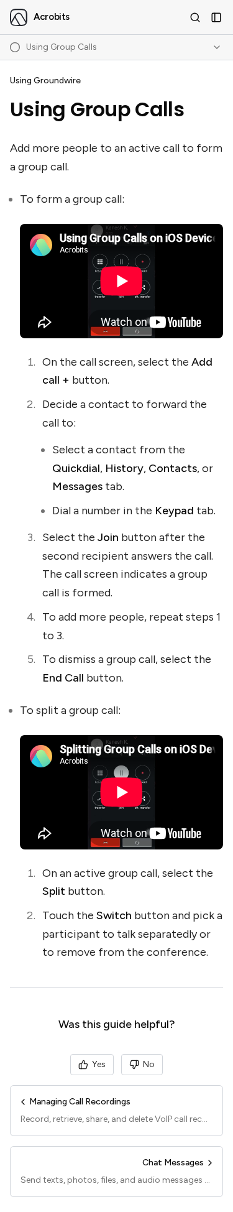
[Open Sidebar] (216, 17)
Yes (99, 1064)
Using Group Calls (97, 109)
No (149, 1064)
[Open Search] (195, 17)
